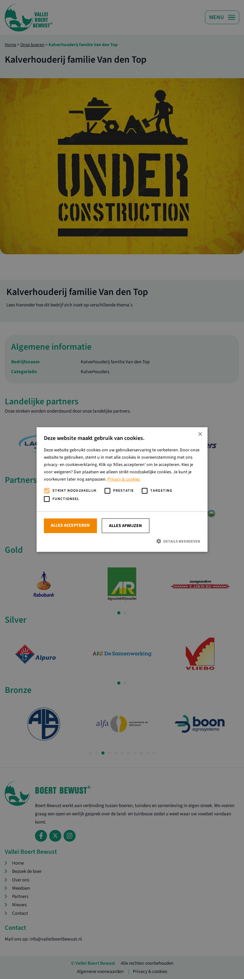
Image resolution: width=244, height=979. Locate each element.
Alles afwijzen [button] (125, 526)
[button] (122, 541)
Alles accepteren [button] (70, 525)
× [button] (200, 434)
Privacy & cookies (123, 479)
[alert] (122, 489)
